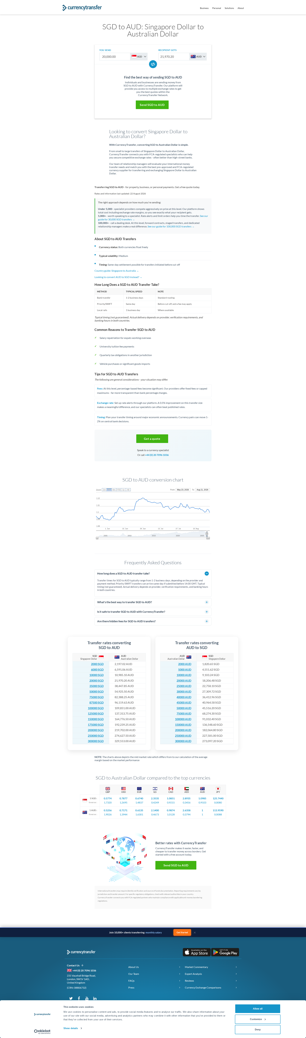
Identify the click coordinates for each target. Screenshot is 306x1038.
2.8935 (186, 798)
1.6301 (139, 814)
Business (204, 8)
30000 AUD (184, 691)
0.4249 (155, 802)
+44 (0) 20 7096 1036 (157, 454)
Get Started (182, 932)
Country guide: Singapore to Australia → (117, 270)
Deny (258, 1029)
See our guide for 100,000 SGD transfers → (171, 226)
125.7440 (218, 798)
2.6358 (186, 810)
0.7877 (123, 798)
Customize (256, 1019)
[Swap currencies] (153, 64)
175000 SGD (96, 724)
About (241, 8)
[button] (152, 104)
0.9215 (171, 802)
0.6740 (139, 798)
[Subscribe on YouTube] (87, 998)
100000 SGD (96, 708)
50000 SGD (96, 691)
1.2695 (123, 802)
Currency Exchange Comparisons (203, 987)
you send (105, 50)
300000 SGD (96, 741)
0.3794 (186, 814)
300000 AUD (183, 741)
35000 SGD (96, 686)
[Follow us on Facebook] (79, 998)
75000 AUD (184, 713)
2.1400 (155, 810)
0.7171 (123, 810)
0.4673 (155, 814)
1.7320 (108, 802)
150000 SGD (96, 719)
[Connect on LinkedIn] (95, 998)
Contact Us (74, 965)
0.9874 (171, 810)
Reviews (189, 980)
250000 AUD (183, 735)
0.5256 (108, 810)
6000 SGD (97, 669)
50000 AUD (184, 708)
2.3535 (155, 798)
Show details (70, 1028)
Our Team (133, 973)
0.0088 (218, 814)
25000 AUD (184, 686)
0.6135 (139, 810)
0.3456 (186, 802)
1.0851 (171, 798)
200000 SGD (96, 730)
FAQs (131, 980)
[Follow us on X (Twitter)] (71, 998)
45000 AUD (184, 702)
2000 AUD (184, 664)
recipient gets (167, 50)
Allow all (257, 1008)
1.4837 (139, 802)
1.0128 (171, 814)
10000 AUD (184, 675)
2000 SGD (97, 664)
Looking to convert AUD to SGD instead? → (118, 276)
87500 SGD (96, 702)
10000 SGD (96, 675)
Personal (216, 8)
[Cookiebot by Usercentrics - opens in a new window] (42, 1031)
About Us (133, 966)
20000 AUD (184, 680)
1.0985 (202, 798)
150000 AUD (183, 724)
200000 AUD (183, 730)
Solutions (229, 8)
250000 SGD (96, 735)
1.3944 (123, 814)
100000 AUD (183, 719)
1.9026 (108, 814)
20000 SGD (96, 680)
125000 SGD (96, 713)
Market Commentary (196, 966)
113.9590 (218, 810)
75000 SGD (96, 697)
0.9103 (202, 802)
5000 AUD (184, 669)
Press (131, 987)
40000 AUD (184, 697)
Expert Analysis (193, 973)
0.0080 (218, 802)
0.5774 (108, 798)
